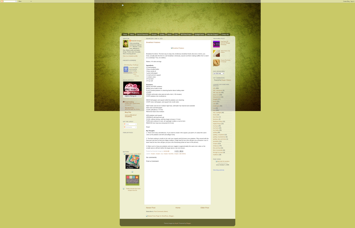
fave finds (216, 117)
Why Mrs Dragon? (212, 34)
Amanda (131, 67)
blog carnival (216, 97)
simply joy (216, 145)
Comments (128, 127)
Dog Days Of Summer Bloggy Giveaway (225, 43)
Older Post (205, 208)
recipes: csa (159, 153)
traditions (215, 154)
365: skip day (217, 92)
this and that (216, 148)
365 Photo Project (186, 34)
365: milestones (217, 90)
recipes (153, 153)
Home (125, 34)
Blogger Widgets (226, 80)
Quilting (162, 34)
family (215, 114)
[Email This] (175, 151)
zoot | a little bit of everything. (130, 115)
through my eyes (218, 152)
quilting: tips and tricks (219, 139)
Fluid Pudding (129, 102)
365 (214, 88)
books (215, 101)
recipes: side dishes (180, 153)
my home (216, 128)
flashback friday (217, 121)
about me (216, 94)
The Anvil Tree (129, 108)
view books (137, 76)
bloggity (215, 99)
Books (169, 34)
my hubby (216, 130)
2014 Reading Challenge (131, 65)
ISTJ (130, 46)
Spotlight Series (199, 34)
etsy (214, 110)
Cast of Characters (142, 34)
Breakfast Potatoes (153, 42)
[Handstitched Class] (132, 168)
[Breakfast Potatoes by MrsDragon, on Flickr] (177, 48)
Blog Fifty (128, 112)
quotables (216, 141)
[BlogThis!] (177, 151)
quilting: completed (218, 134)
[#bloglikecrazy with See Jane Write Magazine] (132, 97)
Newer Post (150, 208)
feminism (215, 119)
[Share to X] (179, 151)
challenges (216, 106)
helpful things (217, 123)
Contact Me (225, 34)
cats (214, 103)
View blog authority (218, 170)
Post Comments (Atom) (161, 211)
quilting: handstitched (219, 137)
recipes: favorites (169, 153)
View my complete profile (130, 56)
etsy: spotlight (217, 112)
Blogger (188, 223)
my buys (215, 126)
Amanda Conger (136, 40)
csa (214, 108)
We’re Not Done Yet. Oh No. (132, 109)
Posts (127, 124)
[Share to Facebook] (181, 151)
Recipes (154, 34)
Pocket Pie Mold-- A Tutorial (226, 60)
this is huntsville (217, 150)
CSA (176, 34)
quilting (215, 132)
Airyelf (176, 223)
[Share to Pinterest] (182, 151)
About (132, 34)
